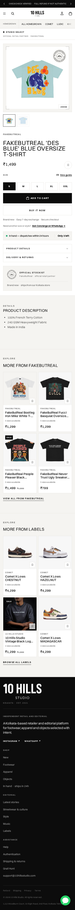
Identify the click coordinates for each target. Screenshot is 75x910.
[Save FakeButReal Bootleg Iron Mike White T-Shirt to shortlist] (32, 401)
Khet (70, 24)
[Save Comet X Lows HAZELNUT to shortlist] (67, 565)
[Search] (12, 13)
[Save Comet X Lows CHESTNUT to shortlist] (32, 565)
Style (6, 816)
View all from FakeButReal (23, 498)
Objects (7, 778)
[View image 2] (23, 120)
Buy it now (37, 210)
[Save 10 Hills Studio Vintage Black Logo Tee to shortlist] (32, 626)
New (5, 757)
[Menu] (4, 13)
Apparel (7, 771)
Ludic (60, 24)
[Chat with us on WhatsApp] (65, 900)
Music (6, 823)
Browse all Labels (17, 662)
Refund (6, 890)
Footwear (9, 764)
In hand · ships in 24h (16, 786)
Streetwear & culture (15, 809)
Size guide (66, 175)
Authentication (11, 854)
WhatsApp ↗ (32, 741)
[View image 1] (9, 120)
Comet (49, 24)
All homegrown (31, 24)
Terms (38, 890)
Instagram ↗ (11, 741)
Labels (7, 830)
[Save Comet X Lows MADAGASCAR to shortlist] (67, 626)
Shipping (17, 890)
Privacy (27, 890)
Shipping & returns (14, 861)
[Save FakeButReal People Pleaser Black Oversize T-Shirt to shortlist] (32, 462)
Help (5, 846)
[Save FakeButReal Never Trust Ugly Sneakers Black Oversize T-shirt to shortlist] (67, 462)
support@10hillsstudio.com (19, 875)
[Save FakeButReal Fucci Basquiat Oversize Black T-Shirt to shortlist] (67, 401)
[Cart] (70, 13)
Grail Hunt (9, 868)
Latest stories (11, 802)
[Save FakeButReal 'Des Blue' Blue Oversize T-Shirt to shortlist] (68, 165)
